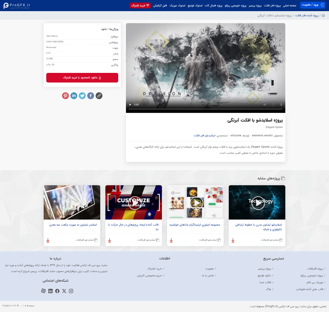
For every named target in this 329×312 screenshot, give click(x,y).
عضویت (209, 269)
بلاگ (268, 289)
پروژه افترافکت (315, 269)
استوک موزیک (177, 6)
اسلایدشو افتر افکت (204, 135)
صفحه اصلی (289, 6)
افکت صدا (265, 282)
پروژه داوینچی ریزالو (235, 6)
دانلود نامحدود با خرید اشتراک (80, 77)
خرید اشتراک (138, 5)
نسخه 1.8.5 (28, 306)
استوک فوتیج (195, 6)
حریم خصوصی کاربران (149, 275)
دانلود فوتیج (264, 275)
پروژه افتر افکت (272, 6)
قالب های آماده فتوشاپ (309, 289)
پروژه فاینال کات (213, 6)
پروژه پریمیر (255, 6)
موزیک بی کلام (315, 282)
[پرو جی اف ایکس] (17, 5)
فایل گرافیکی (160, 6)
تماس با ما (208, 275)
